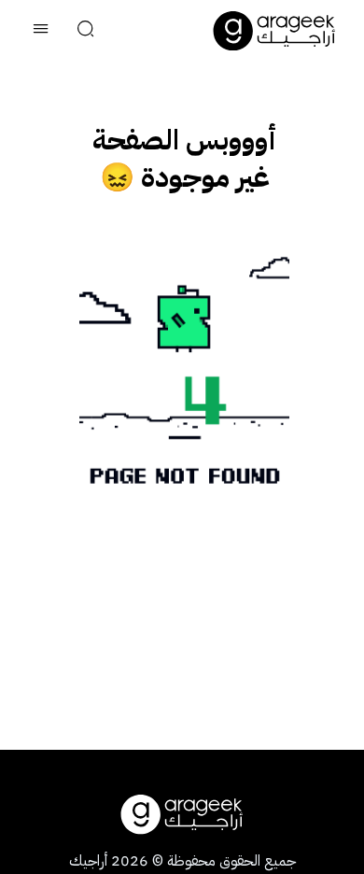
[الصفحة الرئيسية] (274, 30)
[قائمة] (41, 30)
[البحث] (86, 30)
